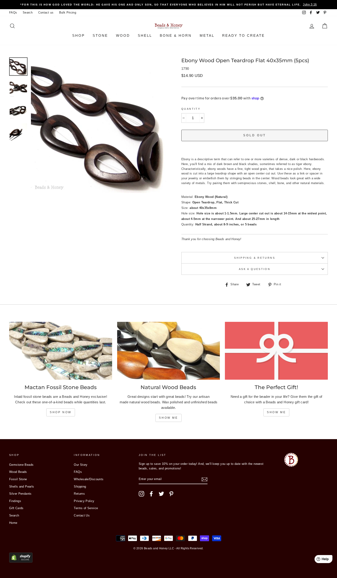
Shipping (80, 486)
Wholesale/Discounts (88, 479)
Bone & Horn (176, 35)
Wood (123, 35)
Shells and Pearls (21, 486)
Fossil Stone (18, 479)
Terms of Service (86, 508)
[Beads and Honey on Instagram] (141, 494)
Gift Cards (16, 508)
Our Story (80, 464)
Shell (145, 35)
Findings (15, 501)
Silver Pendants (20, 493)
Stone (100, 35)
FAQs (13, 12)
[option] (168, 4)
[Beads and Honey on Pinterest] (171, 494)
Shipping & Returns (254, 257)
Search (28, 12)
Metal (207, 35)
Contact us (46, 12)
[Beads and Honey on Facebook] (151, 494)
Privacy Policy (84, 501)
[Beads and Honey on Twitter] (161, 494)
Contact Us (82, 515)
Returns (79, 493)
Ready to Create (243, 35)
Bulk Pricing (67, 12)
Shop (78, 35)
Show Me (168, 417)
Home (13, 523)
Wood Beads (18, 472)
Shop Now (61, 412)
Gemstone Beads (21, 464)
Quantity (190, 108)
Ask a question (254, 269)
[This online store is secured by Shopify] (21, 561)
